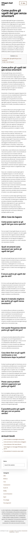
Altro (4, 475)
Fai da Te (5, 487)
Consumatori (6, 484)
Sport (4, 497)
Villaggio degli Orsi (7, 4)
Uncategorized (7, 503)
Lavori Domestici (7, 493)
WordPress (12, 532)
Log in (16, 532)
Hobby (5, 490)
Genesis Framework (22, 530)
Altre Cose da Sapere (8, 62)
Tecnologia (6, 500)
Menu (24, 3)
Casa (4, 481)
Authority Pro (12, 530)
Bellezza (5, 478)
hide (16, 56)
